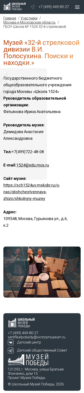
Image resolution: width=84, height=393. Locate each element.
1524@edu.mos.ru (32, 165)
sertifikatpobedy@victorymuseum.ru (36, 337)
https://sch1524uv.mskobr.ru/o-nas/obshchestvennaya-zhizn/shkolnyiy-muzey (31, 192)
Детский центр (29, 342)
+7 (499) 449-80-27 (54, 7)
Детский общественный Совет (42, 350)
